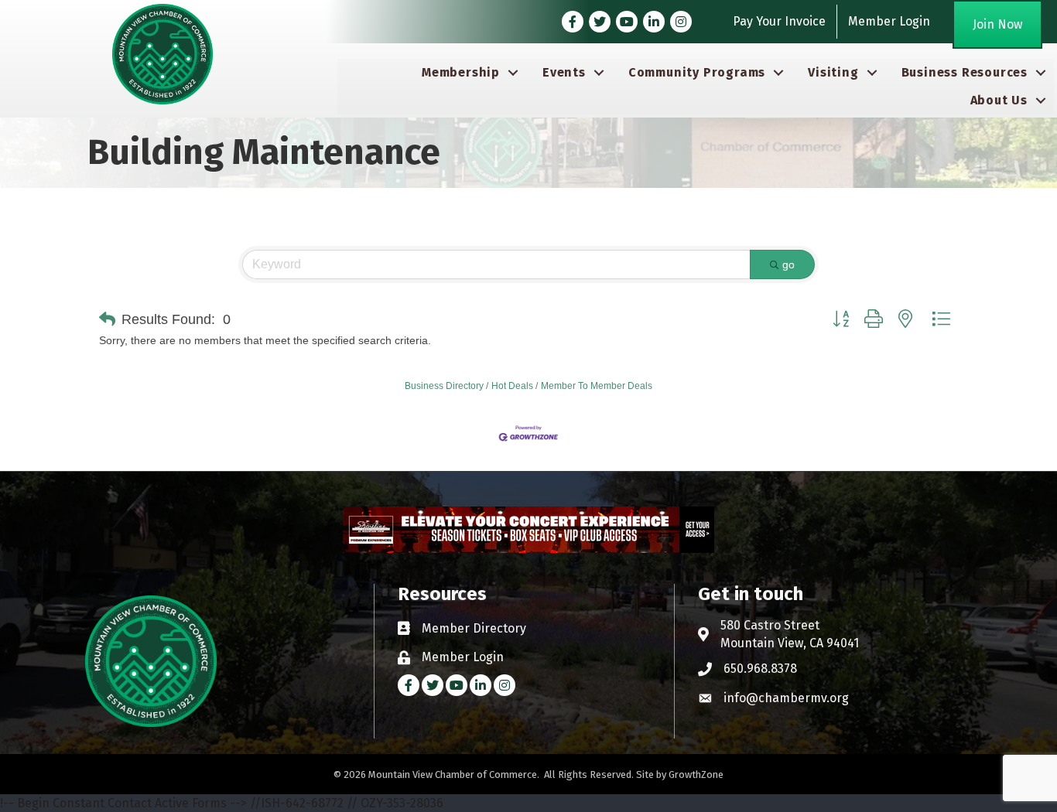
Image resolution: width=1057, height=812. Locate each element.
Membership (461, 72)
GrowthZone (696, 774)
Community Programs (696, 72)
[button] (107, 319)
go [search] (788, 264)
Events (564, 72)
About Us (999, 100)
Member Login (889, 21)
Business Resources (964, 72)
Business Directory (444, 385)
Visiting (833, 72)
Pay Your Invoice (779, 21)
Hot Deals (512, 385)
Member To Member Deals (596, 385)
